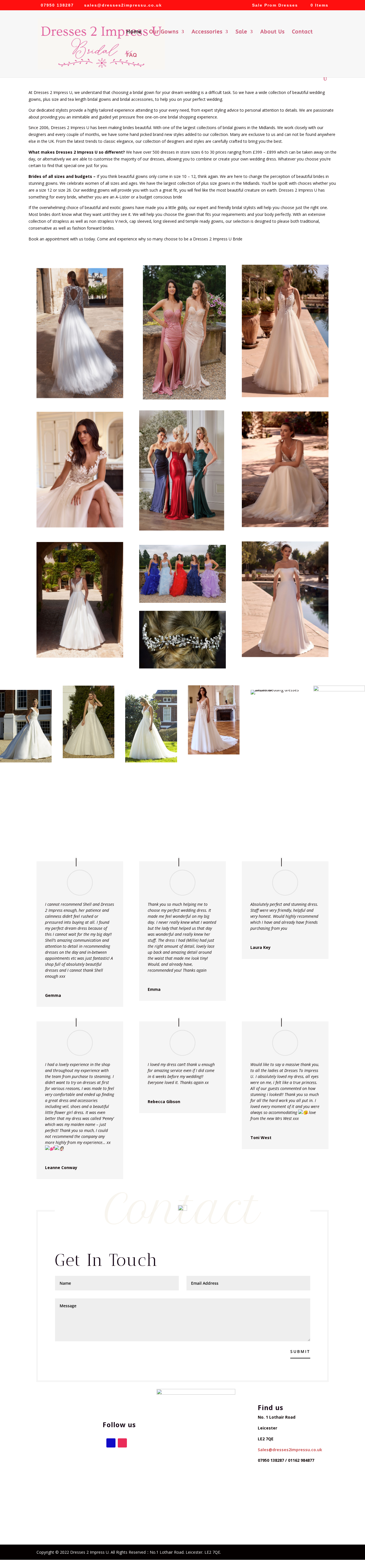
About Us (272, 32)
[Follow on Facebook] (110, 1442)
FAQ (131, 55)
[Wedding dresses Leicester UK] (184, 332)
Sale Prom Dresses (275, 5)
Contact (302, 32)
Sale (241, 32)
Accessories (207, 32)
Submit (300, 1351)
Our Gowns (164, 32)
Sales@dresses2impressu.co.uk (290, 1449)
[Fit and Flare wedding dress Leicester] (79, 333)
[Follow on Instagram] (122, 1442)
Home (134, 32)
